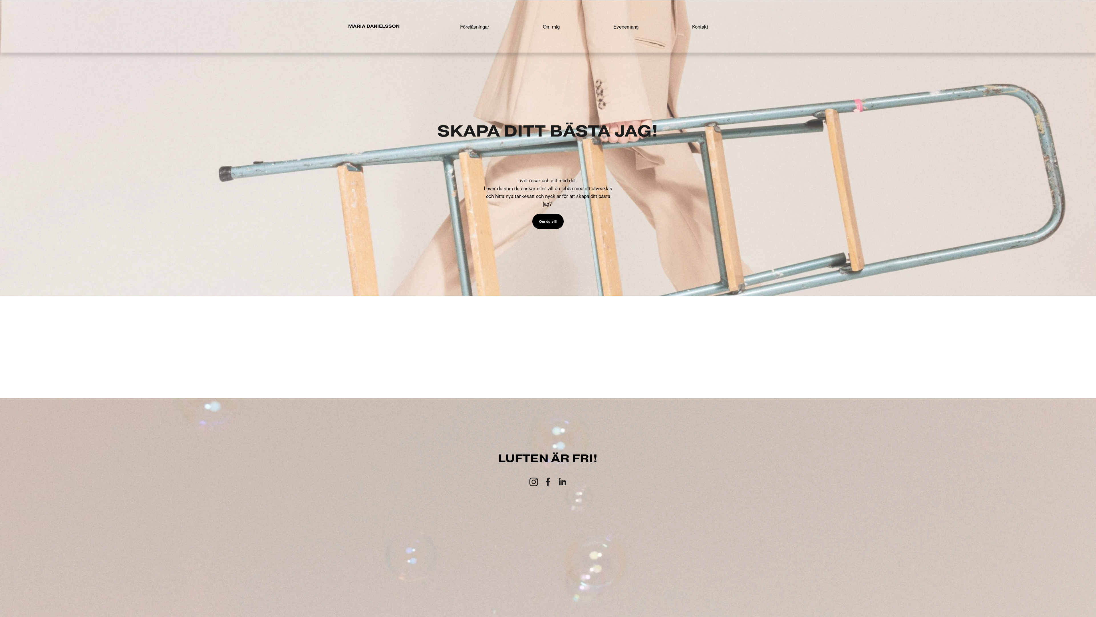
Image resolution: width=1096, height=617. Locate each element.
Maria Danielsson (374, 26)
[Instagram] (533, 481)
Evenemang (625, 26)
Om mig (551, 26)
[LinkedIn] (562, 481)
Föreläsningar (474, 26)
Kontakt (700, 26)
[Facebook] (548, 481)
